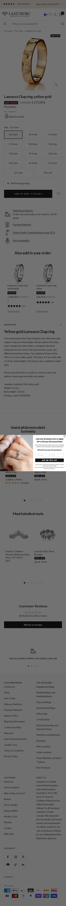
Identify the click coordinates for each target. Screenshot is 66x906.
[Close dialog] (64, 436)
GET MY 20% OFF (49, 460)
